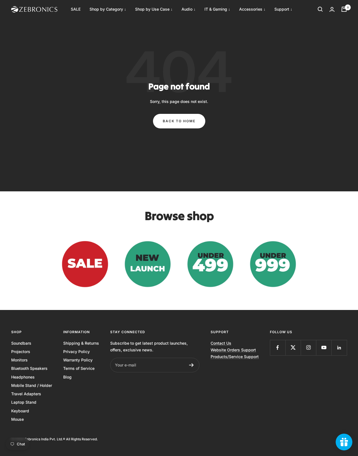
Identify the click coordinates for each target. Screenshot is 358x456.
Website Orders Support (233, 349)
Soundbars (21, 343)
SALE (76, 9)
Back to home (179, 121)
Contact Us (221, 343)
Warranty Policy (78, 360)
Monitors (19, 360)
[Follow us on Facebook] (277, 347)
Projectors (20, 351)
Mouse (17, 419)
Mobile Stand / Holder (31, 385)
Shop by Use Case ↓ (154, 9)
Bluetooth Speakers (29, 368)
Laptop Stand (23, 402)
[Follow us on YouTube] (323, 347)
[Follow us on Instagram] (308, 347)
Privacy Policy (76, 351)
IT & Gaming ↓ (217, 9)
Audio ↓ (189, 9)
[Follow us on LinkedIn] (339, 347)
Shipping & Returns (81, 343)
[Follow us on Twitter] (293, 347)
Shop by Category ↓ (108, 9)
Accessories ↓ (252, 9)
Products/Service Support (235, 356)
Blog (67, 377)
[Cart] (344, 9)
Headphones (23, 377)
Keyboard (20, 410)
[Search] (320, 9)
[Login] (332, 9)
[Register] (191, 365)
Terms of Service (79, 368)
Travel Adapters (26, 393)
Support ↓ (283, 9)
